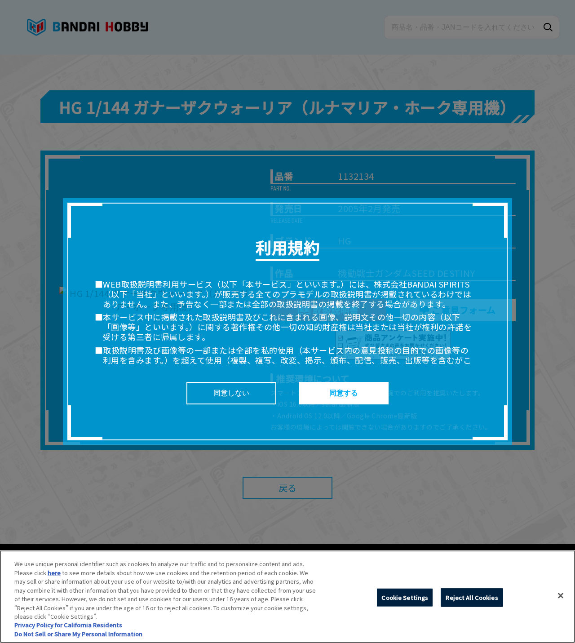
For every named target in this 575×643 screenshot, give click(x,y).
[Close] (561, 596)
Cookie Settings (404, 597)
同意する (343, 393)
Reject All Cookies (472, 597)
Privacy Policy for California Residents (68, 625)
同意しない (231, 393)
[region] (287, 596)
